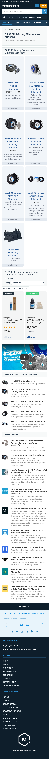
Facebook (12, 631)
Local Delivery (10, 707)
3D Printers (37, 23)
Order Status (10, 704)
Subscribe (24, 625)
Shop (5, 661)
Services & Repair (11, 685)
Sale (17, 23)
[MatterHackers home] (10, 6)
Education (8, 675)
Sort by (7, 283)
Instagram (22, 631)
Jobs (5, 715)
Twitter (17, 631)
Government (9, 682)
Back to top (24, 606)
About (6, 697)
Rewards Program (12, 711)
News (5, 664)
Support (7, 678)
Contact (7, 700)
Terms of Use (9, 725)
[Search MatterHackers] (44, 11)
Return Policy (10, 718)
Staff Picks (26, 23)
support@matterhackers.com (20, 649)
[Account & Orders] (37, 5)
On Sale (10, 278)
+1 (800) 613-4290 (11, 645)
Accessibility (9, 729)
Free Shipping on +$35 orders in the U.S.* (17, 1)
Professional (10, 671)
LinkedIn (27, 631)
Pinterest (32, 631)
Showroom (8, 668)
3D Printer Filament (13, 29)
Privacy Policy (10, 722)
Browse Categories (14, 289)
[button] (24, 17)
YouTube (36, 631)
